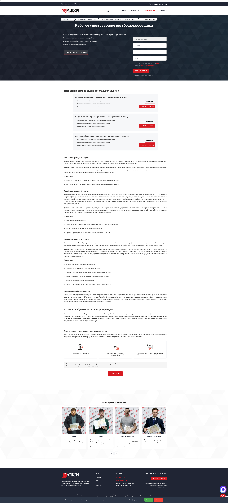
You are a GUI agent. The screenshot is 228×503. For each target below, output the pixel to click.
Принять (148, 500)
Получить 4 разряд (147, 145)
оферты (158, 63)
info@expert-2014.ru (122, 480)
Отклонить (159, 500)
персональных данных (148, 65)
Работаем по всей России (72, 4)
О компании (135, 11)
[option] (74, 427)
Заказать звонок (159, 478)
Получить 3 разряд (147, 125)
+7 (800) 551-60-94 (159, 4)
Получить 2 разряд (147, 106)
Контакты (163, 11)
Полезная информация (102, 482)
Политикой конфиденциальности (133, 500)
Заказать (115, 373)
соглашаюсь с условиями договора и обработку (148, 64)
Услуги (123, 11)
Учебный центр (149, 11)
